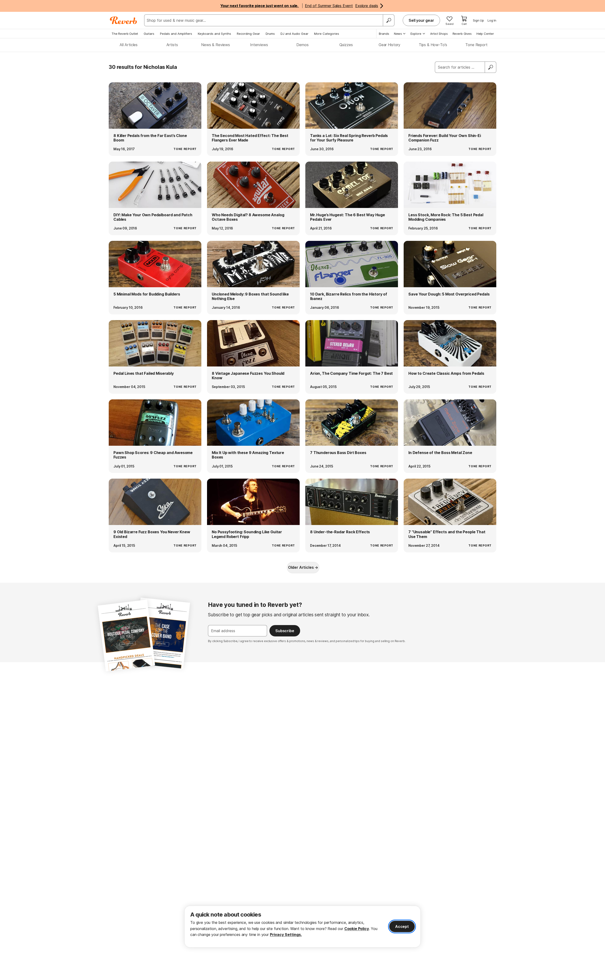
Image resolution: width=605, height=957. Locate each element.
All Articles (129, 44)
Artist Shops (439, 33)
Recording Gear (248, 33)
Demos (302, 44)
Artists (172, 44)
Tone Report (476, 44)
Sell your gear (421, 20)
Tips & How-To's (433, 44)
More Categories (326, 33)
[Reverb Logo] (123, 20)
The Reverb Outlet (125, 33)
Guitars (149, 33)
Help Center (485, 33)
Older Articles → (303, 567)
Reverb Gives (462, 33)
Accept (402, 926)
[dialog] (302, 927)
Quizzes (346, 44)
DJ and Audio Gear (294, 33)
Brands (384, 33)
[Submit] (490, 67)
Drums (270, 33)
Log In (492, 20)
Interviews (259, 44)
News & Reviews (215, 44)
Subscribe (284, 630)
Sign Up (478, 20)
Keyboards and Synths (214, 33)
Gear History (389, 44)
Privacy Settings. (286, 934)
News (398, 33)
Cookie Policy (356, 928)
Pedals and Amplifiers (176, 33)
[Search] (388, 20)
